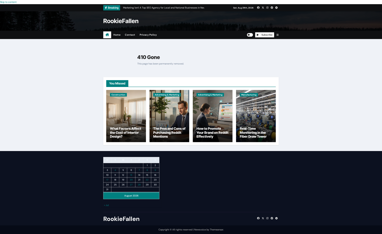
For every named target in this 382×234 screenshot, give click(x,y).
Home (116, 34)
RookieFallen (121, 21)
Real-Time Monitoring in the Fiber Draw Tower (253, 132)
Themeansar (216, 229)
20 (131, 179)
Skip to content (8, 2)
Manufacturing (249, 94)
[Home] (107, 34)
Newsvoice (200, 229)
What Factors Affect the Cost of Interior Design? (125, 132)
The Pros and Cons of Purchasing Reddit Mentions (169, 132)
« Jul (106, 205)
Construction (118, 94)
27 (131, 184)
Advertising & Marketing (167, 94)
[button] (277, 35)
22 (147, 179)
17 (107, 179)
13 (131, 175)
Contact (130, 34)
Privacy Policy (148, 34)
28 (139, 184)
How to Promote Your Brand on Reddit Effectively (212, 132)
